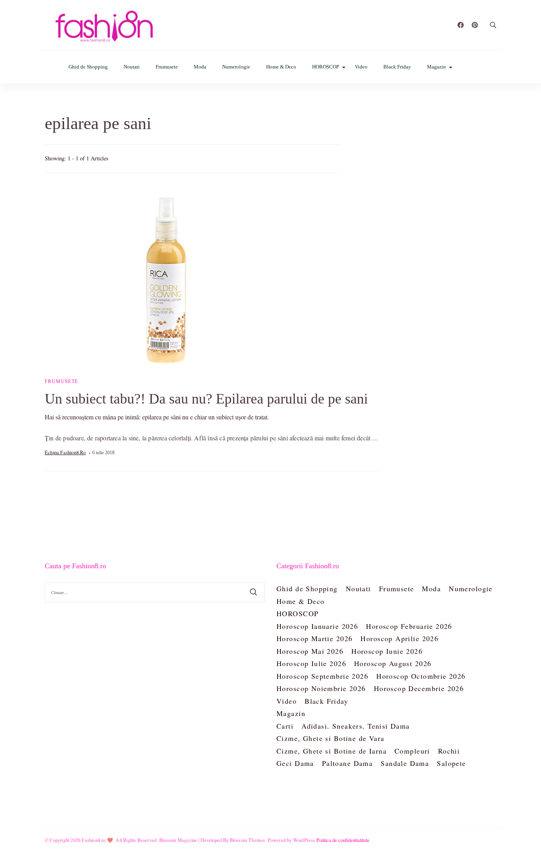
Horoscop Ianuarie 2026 (317, 626)
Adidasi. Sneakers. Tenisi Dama (355, 726)
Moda (200, 66)
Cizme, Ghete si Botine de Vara (330, 738)
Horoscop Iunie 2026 (387, 651)
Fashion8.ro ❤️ (97, 840)
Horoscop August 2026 (392, 663)
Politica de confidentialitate (343, 840)
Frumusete (167, 66)
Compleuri (412, 751)
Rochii (449, 751)
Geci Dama (295, 763)
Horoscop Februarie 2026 (409, 626)
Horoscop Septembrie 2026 (322, 676)
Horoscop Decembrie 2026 (419, 688)
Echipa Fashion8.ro (65, 452)
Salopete (451, 763)
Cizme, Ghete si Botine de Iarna (331, 751)
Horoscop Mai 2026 (309, 651)
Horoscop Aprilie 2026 (399, 638)
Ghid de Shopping (88, 66)
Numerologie (236, 66)
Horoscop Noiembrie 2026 (321, 688)
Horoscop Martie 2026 (314, 638)
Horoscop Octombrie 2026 (421, 676)
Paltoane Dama (347, 763)
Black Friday (397, 66)
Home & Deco (281, 66)
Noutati (132, 66)
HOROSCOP (325, 66)
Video (361, 66)
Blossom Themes (247, 840)
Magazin (436, 66)
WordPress (304, 840)
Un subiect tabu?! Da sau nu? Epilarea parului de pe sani (206, 399)
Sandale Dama (405, 763)
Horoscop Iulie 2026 (311, 663)
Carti (284, 726)
